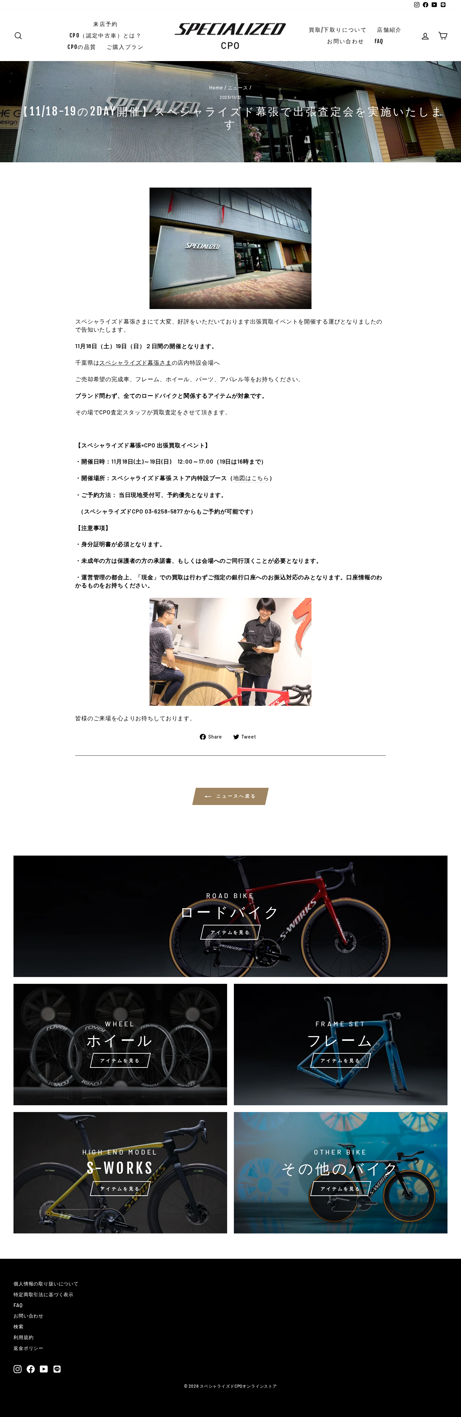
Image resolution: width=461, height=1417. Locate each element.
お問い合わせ (345, 41)
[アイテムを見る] (230, 916)
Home (216, 87)
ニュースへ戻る (235, 796)
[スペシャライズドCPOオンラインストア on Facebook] (31, 1369)
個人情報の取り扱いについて (46, 1283)
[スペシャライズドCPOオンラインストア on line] (57, 1369)
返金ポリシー (28, 1348)
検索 (18, 1326)
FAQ (379, 41)
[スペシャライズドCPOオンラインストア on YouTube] (44, 1369)
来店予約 (105, 24)
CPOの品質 (81, 47)
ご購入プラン (125, 47)
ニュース (238, 87)
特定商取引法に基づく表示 (43, 1294)
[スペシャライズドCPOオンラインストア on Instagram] (17, 1369)
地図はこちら (251, 477)
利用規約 (23, 1337)
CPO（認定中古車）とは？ (106, 35)
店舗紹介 (389, 29)
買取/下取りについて (338, 29)
